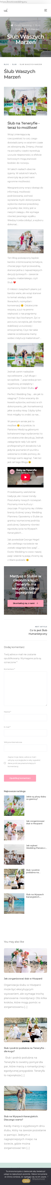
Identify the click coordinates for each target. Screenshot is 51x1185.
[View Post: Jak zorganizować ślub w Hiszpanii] (25, 960)
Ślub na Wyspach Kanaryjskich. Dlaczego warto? (35, 895)
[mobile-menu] (45, 10)
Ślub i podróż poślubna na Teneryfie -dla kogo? (36, 871)
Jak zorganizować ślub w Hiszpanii (35, 822)
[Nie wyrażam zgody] (47, 1176)
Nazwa (7, 712)
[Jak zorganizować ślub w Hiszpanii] (14, 830)
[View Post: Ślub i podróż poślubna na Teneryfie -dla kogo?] (25, 1030)
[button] (36, 1179)
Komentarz (9, 669)
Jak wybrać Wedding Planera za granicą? (36, 846)
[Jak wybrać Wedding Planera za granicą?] (14, 854)
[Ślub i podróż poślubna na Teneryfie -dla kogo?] (14, 879)
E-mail (7, 727)
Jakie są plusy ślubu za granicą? (36, 797)
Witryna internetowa (13, 742)
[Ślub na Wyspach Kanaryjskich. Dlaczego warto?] (14, 903)
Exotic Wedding (23, 25)
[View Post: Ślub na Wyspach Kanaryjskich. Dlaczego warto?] (25, 1098)
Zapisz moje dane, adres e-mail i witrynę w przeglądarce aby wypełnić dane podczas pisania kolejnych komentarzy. (24, 761)
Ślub (37, 25)
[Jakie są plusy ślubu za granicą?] (14, 805)
